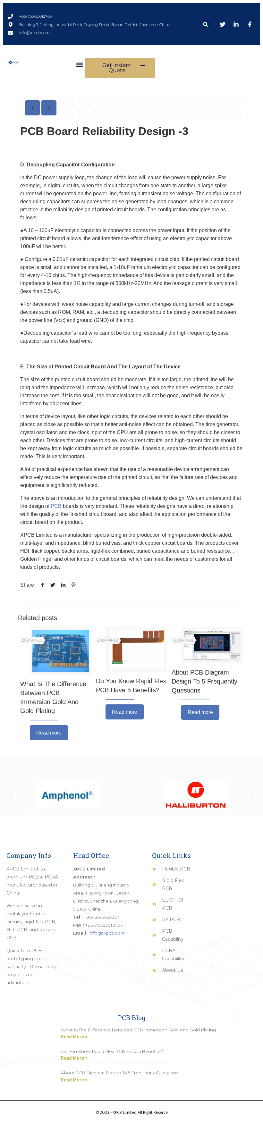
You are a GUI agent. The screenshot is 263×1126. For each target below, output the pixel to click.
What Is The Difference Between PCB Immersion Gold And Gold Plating (138, 1029)
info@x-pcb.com (107, 933)
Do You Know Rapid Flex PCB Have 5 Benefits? (112, 1051)
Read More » (74, 1036)
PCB (57, 506)
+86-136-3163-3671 (102, 917)
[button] (205, 24)
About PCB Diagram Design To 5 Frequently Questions (204, 681)
